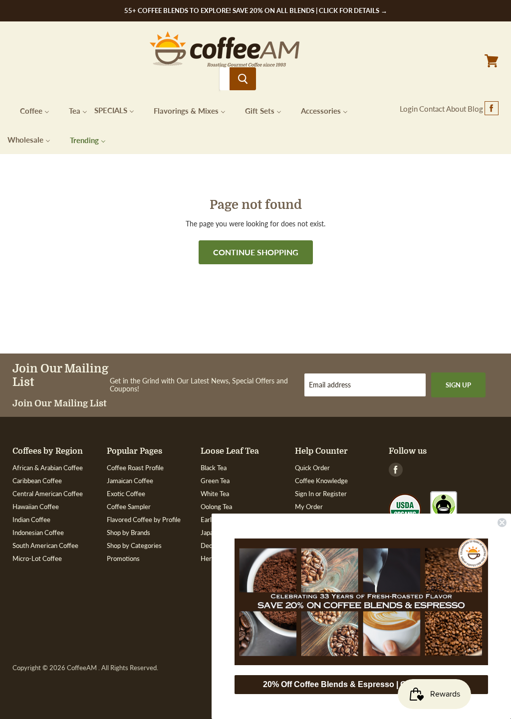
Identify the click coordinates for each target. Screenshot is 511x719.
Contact (432, 108)
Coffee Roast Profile (135, 468)
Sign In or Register (321, 494)
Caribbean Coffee (37, 481)
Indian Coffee (31, 520)
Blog (475, 108)
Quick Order (312, 468)
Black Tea (214, 468)
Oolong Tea (216, 507)
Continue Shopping (255, 252)
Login (409, 108)
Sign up (458, 385)
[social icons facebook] (492, 108)
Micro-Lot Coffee (37, 558)
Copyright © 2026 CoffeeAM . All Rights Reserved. (85, 668)
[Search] (243, 78)
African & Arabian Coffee (47, 468)
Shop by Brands (128, 533)
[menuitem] (28, 110)
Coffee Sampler (129, 507)
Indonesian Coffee (38, 533)
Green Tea (215, 481)
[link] (361, 602)
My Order (309, 507)
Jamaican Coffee (130, 481)
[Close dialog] (502, 523)
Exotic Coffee (126, 494)
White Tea (215, 494)
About (456, 108)
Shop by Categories (134, 545)
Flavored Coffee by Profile (144, 520)
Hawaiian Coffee (35, 507)
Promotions (123, 558)
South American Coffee (45, 545)
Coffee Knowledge (321, 481)
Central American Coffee (47, 494)
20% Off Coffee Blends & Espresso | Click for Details (361, 684)
